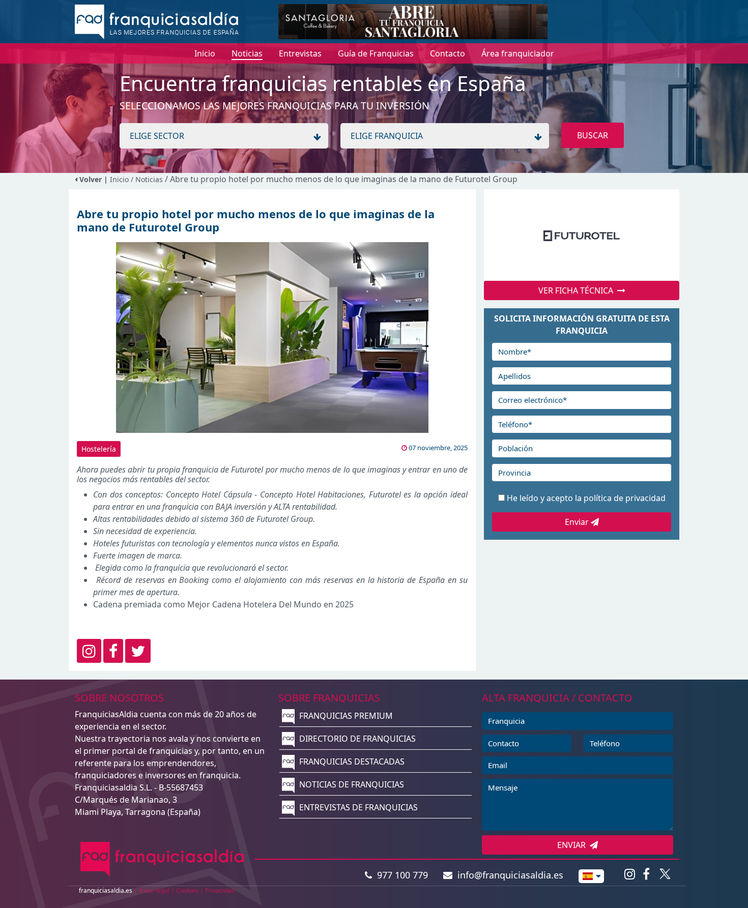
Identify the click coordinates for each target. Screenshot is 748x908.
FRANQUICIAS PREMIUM (345, 715)
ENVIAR (573, 845)
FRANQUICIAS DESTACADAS (351, 761)
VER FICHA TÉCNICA (577, 290)
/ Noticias (148, 179)
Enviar (578, 522)
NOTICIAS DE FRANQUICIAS (350, 784)
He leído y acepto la (586, 498)
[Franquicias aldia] (157, 20)
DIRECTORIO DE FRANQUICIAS (356, 738)
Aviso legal (154, 890)
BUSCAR (592, 135)
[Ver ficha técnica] (581, 235)
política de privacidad (625, 498)
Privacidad (220, 890)
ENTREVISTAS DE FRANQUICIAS (357, 807)
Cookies (187, 890)
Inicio (119, 179)
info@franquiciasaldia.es (507, 875)
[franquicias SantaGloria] (413, 20)
